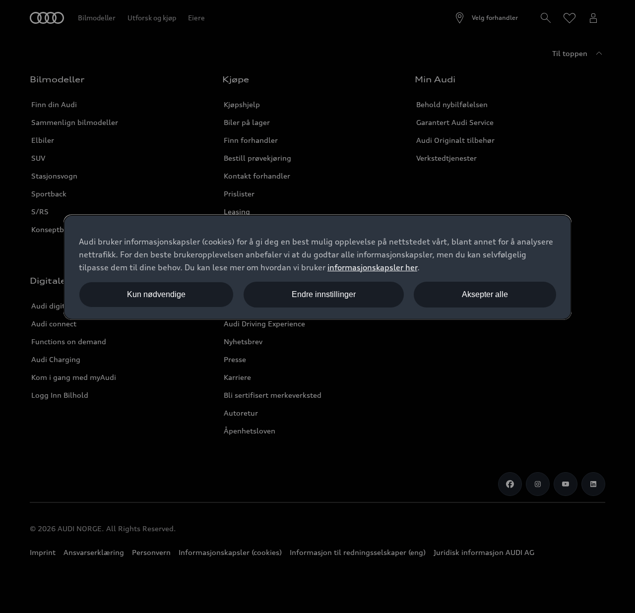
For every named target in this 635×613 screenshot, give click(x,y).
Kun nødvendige (156, 294)
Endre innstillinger (324, 294)
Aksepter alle (485, 294)
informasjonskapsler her (372, 267)
